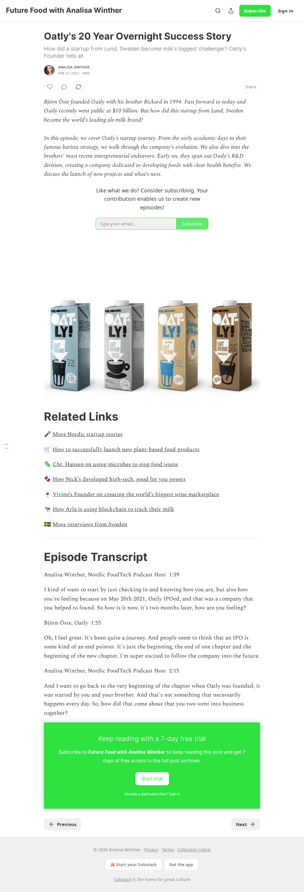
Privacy (151, 849)
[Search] (218, 11)
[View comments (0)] (64, 87)
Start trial (152, 778)
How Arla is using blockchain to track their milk (113, 509)
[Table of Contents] (6, 446)
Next (241, 824)
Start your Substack (136, 864)
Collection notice (194, 849)
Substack (123, 879)
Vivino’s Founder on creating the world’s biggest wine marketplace (136, 494)
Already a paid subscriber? (152, 794)
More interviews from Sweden (90, 524)
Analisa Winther (73, 67)
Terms (168, 849)
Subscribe (255, 11)
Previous (66, 824)
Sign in (285, 11)
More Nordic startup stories (88, 434)
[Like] (50, 87)
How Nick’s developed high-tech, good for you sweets (119, 479)
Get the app (181, 864)
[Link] (35, 416)
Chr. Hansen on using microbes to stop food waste (115, 464)
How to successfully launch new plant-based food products (126, 449)
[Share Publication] (231, 11)
